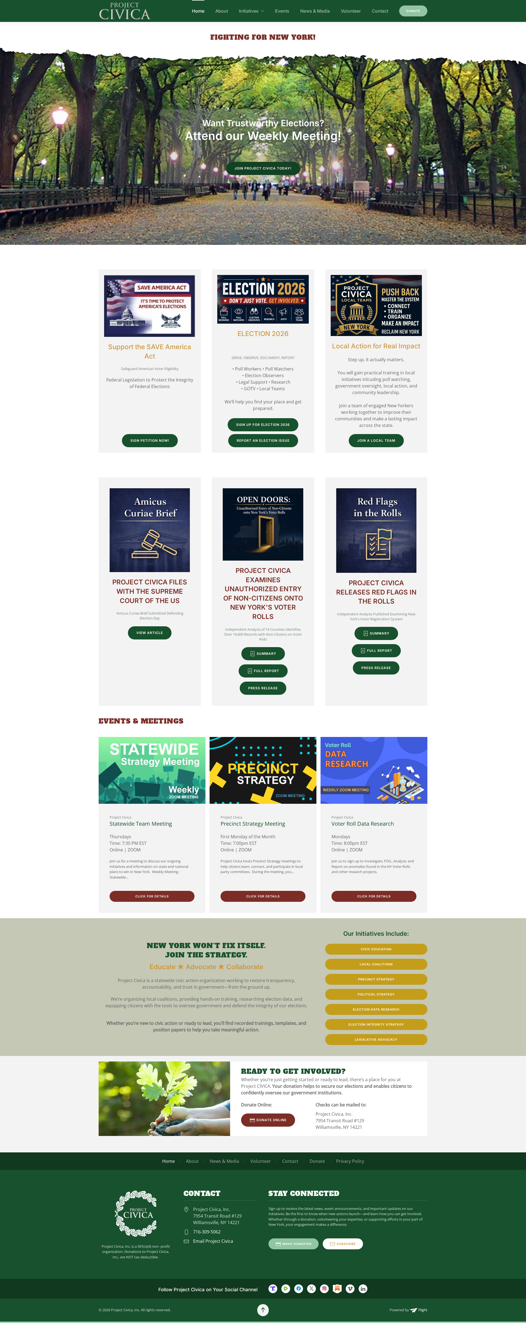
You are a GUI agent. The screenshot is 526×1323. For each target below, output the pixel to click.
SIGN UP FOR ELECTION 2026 (263, 425)
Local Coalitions (376, 964)
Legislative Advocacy (376, 1039)
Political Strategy (376, 994)
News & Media (315, 11)
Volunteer (351, 11)
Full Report (266, 671)
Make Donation (296, 1244)
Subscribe (346, 1244)
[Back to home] (125, 11)
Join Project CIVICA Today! (263, 168)
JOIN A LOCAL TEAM (376, 440)
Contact (380, 11)
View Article (149, 633)
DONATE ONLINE (271, 1120)
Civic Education (376, 949)
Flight (422, 1309)
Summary (266, 654)
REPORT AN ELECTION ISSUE (263, 440)
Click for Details (152, 896)
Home (198, 11)
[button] (263, 1310)
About (221, 11)
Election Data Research (376, 1009)
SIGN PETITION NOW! (149, 440)
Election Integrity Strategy (376, 1024)
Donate (413, 11)
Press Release (263, 688)
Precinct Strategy (376, 979)
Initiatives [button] (249, 11)
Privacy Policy (350, 1161)
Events (282, 11)
